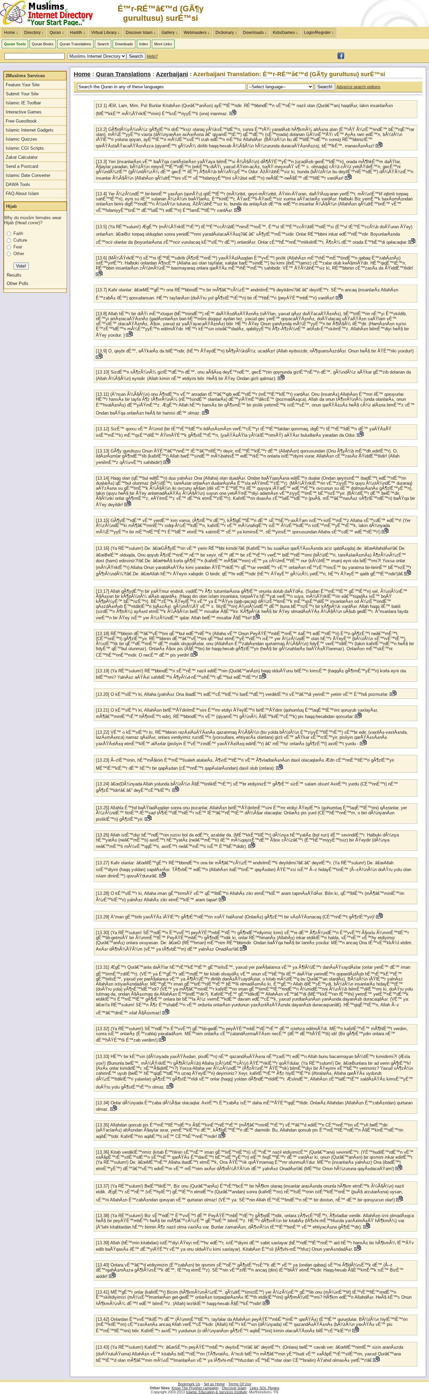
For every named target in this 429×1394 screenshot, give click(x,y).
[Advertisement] (350, 13)
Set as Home (214, 1384)
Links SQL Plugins (265, 1388)
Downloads (124, 44)
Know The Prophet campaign (195, 1388)
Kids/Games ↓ (285, 32)
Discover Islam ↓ (141, 32)
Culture (20, 240)
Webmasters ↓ (196, 32)
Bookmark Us (189, 1384)
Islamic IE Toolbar (23, 102)
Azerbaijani (172, 74)
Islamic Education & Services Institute (216, 1392)
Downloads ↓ (255, 32)
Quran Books (43, 44)
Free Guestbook (21, 121)
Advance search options (358, 87)
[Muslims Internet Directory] (341, 57)
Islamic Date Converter (28, 175)
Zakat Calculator (22, 157)
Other (18, 253)
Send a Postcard (22, 166)
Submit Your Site (22, 93)
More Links (163, 44)
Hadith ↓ (77, 32)
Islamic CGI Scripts (25, 148)
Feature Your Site (23, 84)
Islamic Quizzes (21, 139)
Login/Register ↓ (319, 32)
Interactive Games (24, 111)
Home (82, 74)
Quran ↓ (57, 32)
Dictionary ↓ (226, 32)
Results (14, 275)
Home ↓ (11, 32)
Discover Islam (234, 1388)
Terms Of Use (239, 1384)
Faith (18, 233)
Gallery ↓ (170, 32)
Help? (152, 56)
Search (103, 44)
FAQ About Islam (22, 193)
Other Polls (17, 283)
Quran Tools (15, 44)
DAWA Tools (18, 184)
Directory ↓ (34, 32)
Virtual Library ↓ (105, 32)
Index (143, 44)
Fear (17, 246)
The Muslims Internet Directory (50, 13)
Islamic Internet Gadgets (30, 130)
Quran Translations (75, 44)
